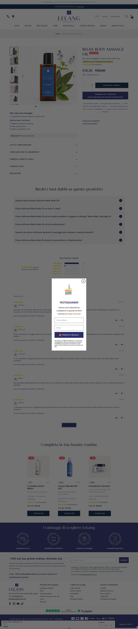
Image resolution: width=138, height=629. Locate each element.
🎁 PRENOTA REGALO (69, 335)
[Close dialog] (83, 281)
